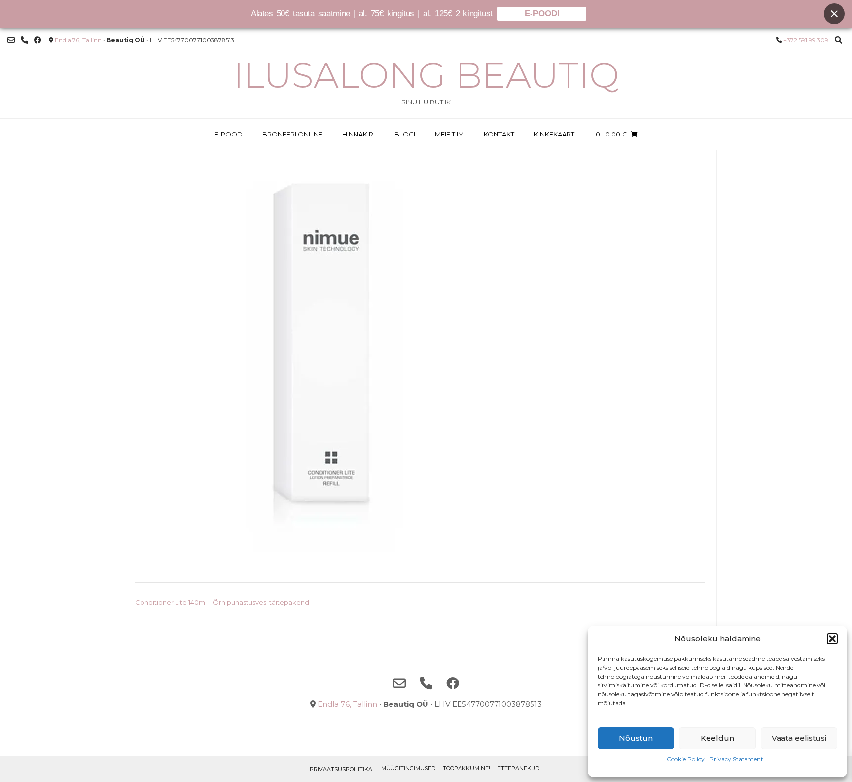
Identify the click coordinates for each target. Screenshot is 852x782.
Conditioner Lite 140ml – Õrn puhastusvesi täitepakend (222, 602)
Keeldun (717, 738)
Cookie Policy (686, 759)
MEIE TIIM (449, 134)
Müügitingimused (408, 768)
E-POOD (228, 134)
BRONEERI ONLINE (292, 134)
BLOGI (404, 134)
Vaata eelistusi (799, 738)
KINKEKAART (554, 134)
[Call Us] (24, 40)
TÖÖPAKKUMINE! (466, 768)
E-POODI (542, 13)
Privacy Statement (736, 759)
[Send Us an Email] (11, 40)
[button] (832, 639)
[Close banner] (834, 13)
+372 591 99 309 (805, 40)
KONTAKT (499, 134)
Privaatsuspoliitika (341, 769)
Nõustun (636, 738)
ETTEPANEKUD (518, 768)
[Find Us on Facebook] (37, 40)
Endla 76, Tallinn (78, 40)
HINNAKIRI (358, 134)
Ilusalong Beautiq (426, 75)
